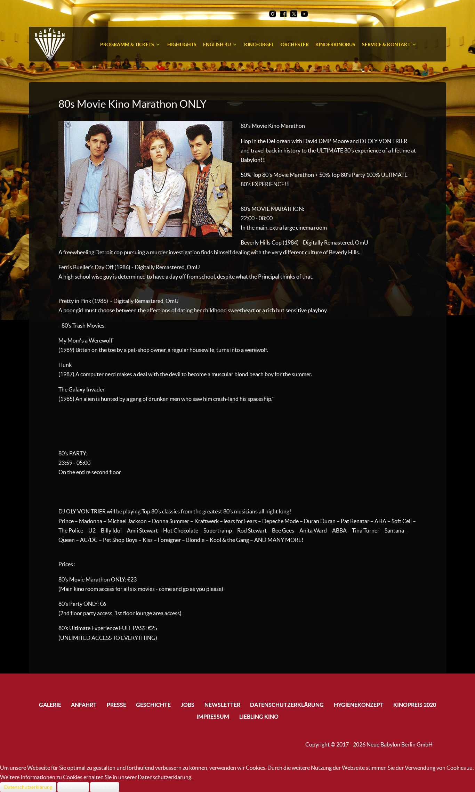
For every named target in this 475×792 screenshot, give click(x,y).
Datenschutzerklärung (28, 787)
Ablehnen (104, 787)
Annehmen (73, 787)
